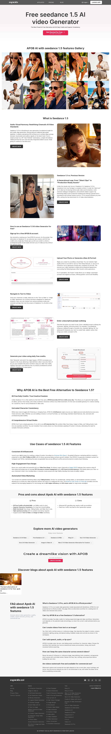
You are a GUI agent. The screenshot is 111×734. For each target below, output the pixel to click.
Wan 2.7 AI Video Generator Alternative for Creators (75, 542)
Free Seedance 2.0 (39, 537)
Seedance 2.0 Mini (57, 537)
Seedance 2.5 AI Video (21, 537)
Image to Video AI (47, 542)
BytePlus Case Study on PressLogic (76, 481)
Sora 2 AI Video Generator (28, 542)
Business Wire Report (60, 455)
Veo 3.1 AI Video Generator (89, 537)
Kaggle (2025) (73, 467)
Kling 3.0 (71, 537)
